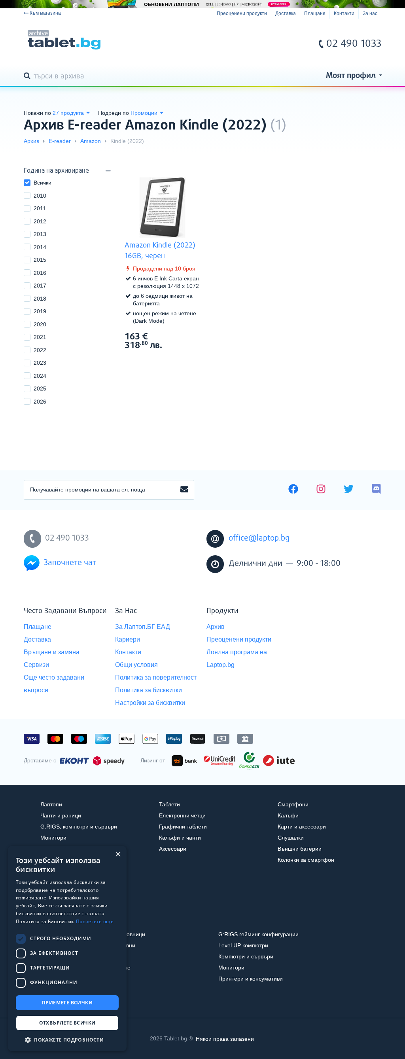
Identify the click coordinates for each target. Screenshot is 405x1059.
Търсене (28, 76)
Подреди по (113, 113)
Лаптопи (51, 804)
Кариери (127, 639)
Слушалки (291, 837)
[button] (67, 1039)
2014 (40, 247)
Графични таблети (183, 826)
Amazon (90, 141)
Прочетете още (95, 921)
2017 (40, 285)
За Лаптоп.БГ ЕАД (142, 626)
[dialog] (67, 948)
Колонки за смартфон (306, 860)
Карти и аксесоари (302, 826)
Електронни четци (182, 815)
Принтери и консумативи (250, 978)
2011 (40, 208)
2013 (40, 234)
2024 (40, 376)
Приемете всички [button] (67, 1002)
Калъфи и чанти (180, 837)
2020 (40, 324)
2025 (40, 388)
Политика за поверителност (156, 677)
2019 (40, 311)
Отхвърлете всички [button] (67, 1022)
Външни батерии (300, 849)
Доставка (285, 13)
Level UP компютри (243, 945)
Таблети (169, 804)
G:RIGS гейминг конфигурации (258, 934)
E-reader (60, 141)
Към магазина (45, 13)
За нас (370, 13)
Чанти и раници (60, 815)
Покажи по (37, 113)
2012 (40, 221)
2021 (40, 337)
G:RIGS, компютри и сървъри (78, 826)
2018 (40, 298)
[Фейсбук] (293, 490)
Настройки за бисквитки (150, 702)
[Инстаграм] (321, 490)
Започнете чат (70, 563)
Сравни (167, 360)
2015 (40, 260)
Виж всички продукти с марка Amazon (186, 336)
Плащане (315, 13)
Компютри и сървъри (245, 956)
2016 (40, 273)
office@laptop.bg (259, 538)
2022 (40, 350)
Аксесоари (172, 849)
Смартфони (293, 804)
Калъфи (288, 815)
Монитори (53, 837)
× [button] (118, 854)
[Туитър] (349, 490)
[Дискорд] (376, 490)
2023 (40, 363)
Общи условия (136, 664)
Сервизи (36, 664)
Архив (31, 141)
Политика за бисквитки (148, 690)
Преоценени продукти (242, 13)
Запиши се (184, 490)
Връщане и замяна (51, 652)
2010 (40, 195)
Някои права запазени (225, 1038)
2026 (40, 401)
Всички (42, 182)
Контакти (344, 13)
